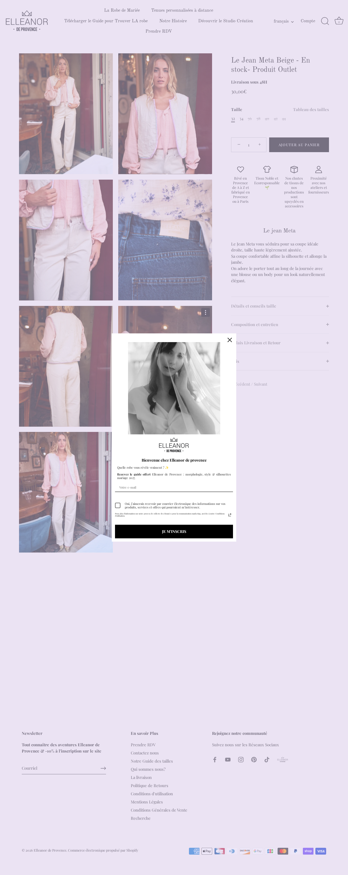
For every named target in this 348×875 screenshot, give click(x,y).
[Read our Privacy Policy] (229, 515)
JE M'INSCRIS (174, 531)
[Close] (229, 339)
